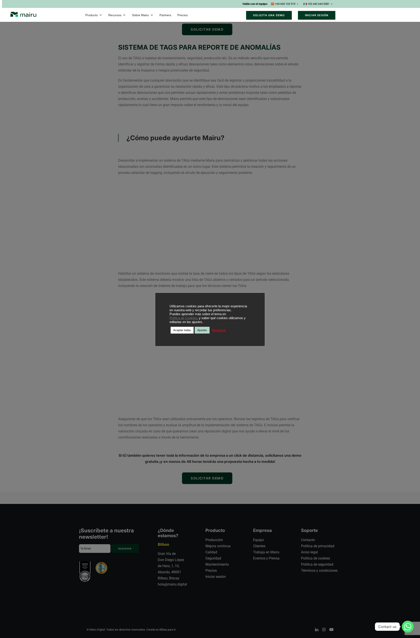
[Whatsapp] (408, 627)
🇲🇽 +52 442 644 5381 (316, 3)
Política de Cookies (183, 318)
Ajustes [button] (202, 330)
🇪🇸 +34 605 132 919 (283, 3)
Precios (182, 15)
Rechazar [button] (219, 330)
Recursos (114, 15)
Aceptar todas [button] (182, 330)
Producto (91, 15)
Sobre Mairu (140, 15)
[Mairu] (23, 14)
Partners (165, 15)
